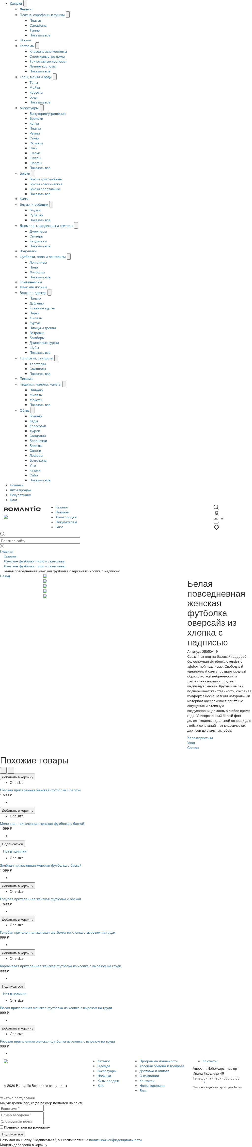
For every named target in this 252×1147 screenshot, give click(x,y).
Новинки (16, 484)
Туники (35, 30)
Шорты (25, 39)
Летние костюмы (43, 66)
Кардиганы (38, 240)
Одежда (103, 1065)
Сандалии (38, 435)
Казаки (35, 470)
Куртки (35, 322)
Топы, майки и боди (36, 76)
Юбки (24, 198)
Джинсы (26, 8)
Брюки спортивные (45, 188)
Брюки (25, 173)
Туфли (35, 430)
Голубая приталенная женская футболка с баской (40, 898)
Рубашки (37, 214)
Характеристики (200, 737)
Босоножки (38, 440)
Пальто (35, 298)
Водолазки (28, 250)
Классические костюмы (48, 51)
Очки (33, 147)
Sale (100, 1085)
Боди (34, 97)
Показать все (40, 35)
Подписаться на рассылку (27, 1127)
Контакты (147, 1080)
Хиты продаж (20, 489)
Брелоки (36, 118)
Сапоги (35, 450)
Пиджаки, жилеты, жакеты (40, 384)
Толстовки (38, 363)
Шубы (34, 347)
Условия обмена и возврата (26, 1075)
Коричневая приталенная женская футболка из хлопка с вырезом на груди (60, 965)
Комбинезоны (31, 281)
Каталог (16, 3)
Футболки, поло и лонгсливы (43, 256)
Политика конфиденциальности (29, 1070)
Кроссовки (38, 425)
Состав (193, 747)
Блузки (35, 209)
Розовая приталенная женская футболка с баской (40, 789)
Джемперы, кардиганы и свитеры (46, 225)
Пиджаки (37, 389)
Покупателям (20, 494)
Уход (191, 742)
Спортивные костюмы (47, 56)
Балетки (36, 445)
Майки (35, 87)
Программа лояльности (159, 1060)
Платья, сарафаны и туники (42, 14)
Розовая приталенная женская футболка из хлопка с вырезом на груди (57, 1041)
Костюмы (27, 45)
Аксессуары (29, 107)
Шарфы (36, 162)
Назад (5, 575)
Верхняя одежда (33, 292)
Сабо (34, 474)
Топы (34, 82)
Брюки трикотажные (46, 178)
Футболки (37, 272)
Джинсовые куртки (44, 342)
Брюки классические (46, 183)
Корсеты (36, 92)
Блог (13, 499)
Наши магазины (152, 1085)
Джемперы (38, 231)
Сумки (35, 137)
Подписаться (12, 843)
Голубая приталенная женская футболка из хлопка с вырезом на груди (57, 932)
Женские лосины (33, 286)
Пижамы (26, 378)
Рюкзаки (36, 142)
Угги (33, 465)
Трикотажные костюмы (48, 61)
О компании (149, 1075)
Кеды (34, 420)
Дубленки (37, 303)
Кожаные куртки (42, 307)
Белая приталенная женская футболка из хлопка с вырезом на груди (56, 1007)
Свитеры (37, 236)
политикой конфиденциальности (115, 1139)
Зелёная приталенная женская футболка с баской (40, 865)
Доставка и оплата (154, 1070)
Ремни (35, 133)
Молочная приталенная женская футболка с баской (42, 823)
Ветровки (37, 332)
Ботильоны (38, 460)
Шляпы (35, 157)
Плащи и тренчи (43, 327)
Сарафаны (38, 25)
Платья (35, 20)
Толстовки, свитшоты (37, 357)
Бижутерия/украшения (48, 113)
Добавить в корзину (17, 776)
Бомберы (37, 337)
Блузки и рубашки (34, 204)
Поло (34, 267)
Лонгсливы (38, 262)
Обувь (25, 410)
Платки (35, 128)
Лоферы (36, 455)
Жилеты (36, 317)
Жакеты (36, 399)
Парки (34, 312)
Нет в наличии (14, 851)
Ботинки (36, 415)
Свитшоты (38, 368)
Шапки (35, 152)
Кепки (34, 123)
